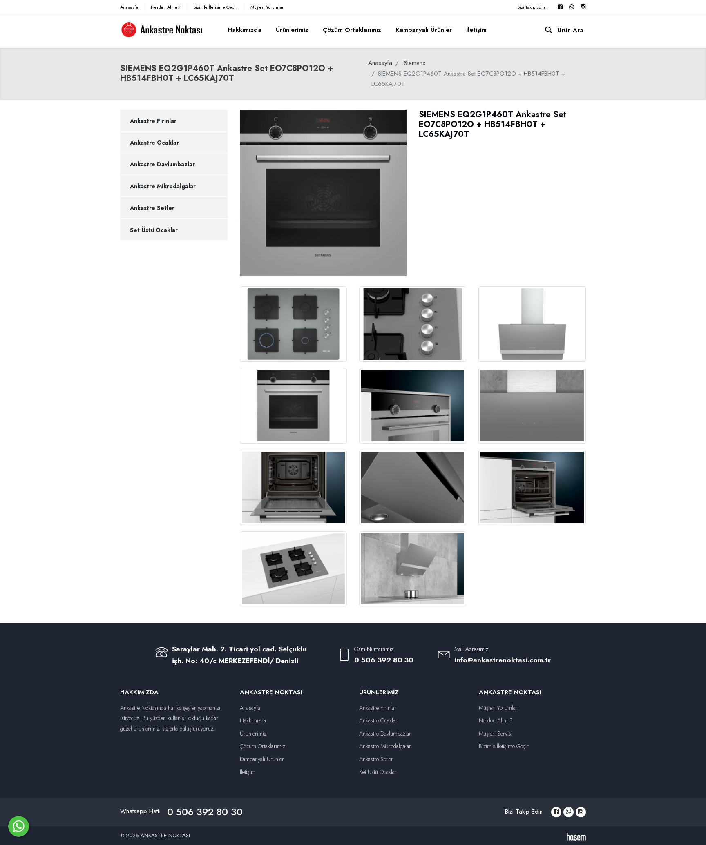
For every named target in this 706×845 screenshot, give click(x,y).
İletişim (476, 29)
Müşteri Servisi (495, 733)
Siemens (414, 62)
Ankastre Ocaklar (154, 142)
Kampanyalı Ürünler (423, 29)
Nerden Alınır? (166, 7)
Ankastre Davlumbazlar (162, 164)
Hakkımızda (244, 29)
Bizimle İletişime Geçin (215, 7)
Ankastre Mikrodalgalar (163, 186)
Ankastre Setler (152, 208)
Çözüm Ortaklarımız (352, 29)
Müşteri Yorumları (267, 7)
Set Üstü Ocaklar (154, 230)
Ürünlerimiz (292, 29)
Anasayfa (129, 7)
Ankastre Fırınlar (153, 121)
